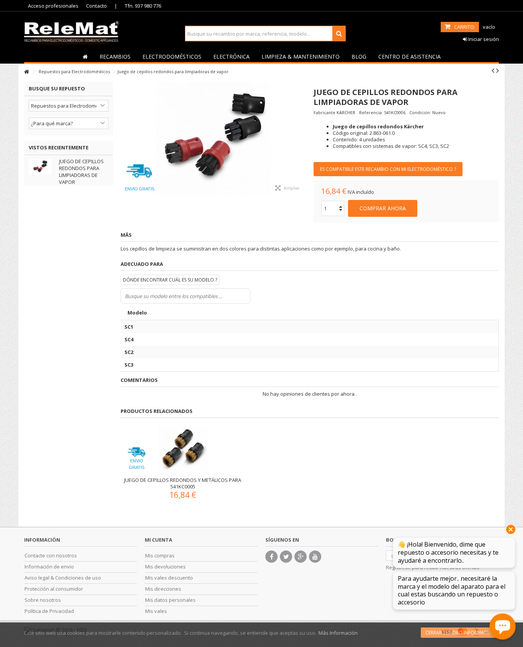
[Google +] (300, 556)
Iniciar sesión (483, 39)
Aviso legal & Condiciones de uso (63, 578)
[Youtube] (315, 556)
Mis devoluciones (165, 566)
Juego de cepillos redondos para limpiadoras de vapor (81, 171)
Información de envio (49, 566)
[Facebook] (271, 556)
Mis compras (160, 555)
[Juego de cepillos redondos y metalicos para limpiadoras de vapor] (213, 139)
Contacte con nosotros (51, 555)
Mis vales (156, 611)
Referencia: (371, 112)
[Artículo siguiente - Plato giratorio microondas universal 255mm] (497, 70)
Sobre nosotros (43, 600)
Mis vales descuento (169, 578)
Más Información (338, 632)
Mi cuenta (158, 539)
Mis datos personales (170, 600)
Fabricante (324, 112)
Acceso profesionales (53, 5)
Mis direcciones (163, 589)
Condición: (420, 112)
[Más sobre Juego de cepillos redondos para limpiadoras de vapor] (42, 167)
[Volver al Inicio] (26, 72)
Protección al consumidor (54, 589)
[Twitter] (286, 556)
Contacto (96, 5)
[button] (114, 56)
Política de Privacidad (49, 611)
